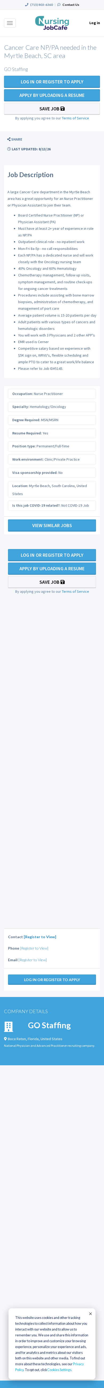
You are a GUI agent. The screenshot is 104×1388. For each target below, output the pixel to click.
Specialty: (20, 406)
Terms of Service (75, 118)
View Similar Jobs (52, 525)
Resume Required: (27, 433)
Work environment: (28, 459)
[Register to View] (40, 937)
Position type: (24, 446)
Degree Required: (26, 419)
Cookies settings (59, 1370)
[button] (14, 139)
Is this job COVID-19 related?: (36, 505)
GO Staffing (49, 1025)
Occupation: (22, 393)
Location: (20, 485)
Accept (90, 1313)
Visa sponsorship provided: (35, 472)
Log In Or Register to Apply (52, 82)
